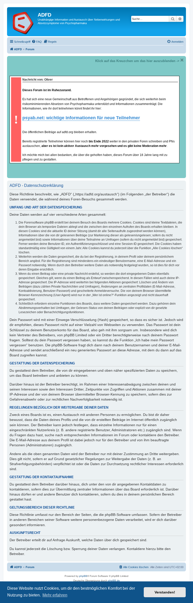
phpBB (83, 576)
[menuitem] (37, 42)
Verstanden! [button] (165, 592)
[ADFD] (23, 21)
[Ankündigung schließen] (181, 60)
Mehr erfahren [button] (54, 595)
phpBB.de (114, 580)
